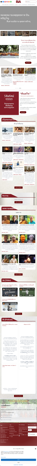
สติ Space (20, 174)
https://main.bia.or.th (6, 451)
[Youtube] (23, 434)
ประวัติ (25, 82)
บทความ (7, 232)
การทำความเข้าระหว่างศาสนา (6, 417)
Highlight (14, 81)
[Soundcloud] (26, 434)
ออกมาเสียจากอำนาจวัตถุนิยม (6, 419)
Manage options (3, 457)
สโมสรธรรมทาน (10, 162)
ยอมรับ (18, 459)
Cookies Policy (16, 464)
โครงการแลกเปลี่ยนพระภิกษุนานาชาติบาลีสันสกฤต (6, 82)
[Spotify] (19, 435)
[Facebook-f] (21, 434)
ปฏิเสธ (18, 462)
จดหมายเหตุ (3, 232)
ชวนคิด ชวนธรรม (18, 81)
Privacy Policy (21, 464)
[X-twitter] (19, 434)
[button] (35, 448)
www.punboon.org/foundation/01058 (23, 431)
